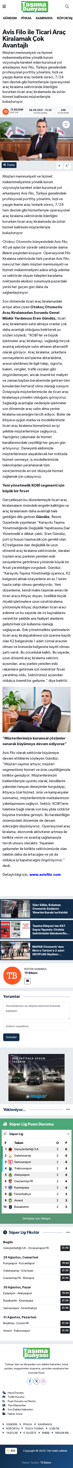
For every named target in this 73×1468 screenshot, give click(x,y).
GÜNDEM (10, 18)
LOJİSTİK (54, 1428)
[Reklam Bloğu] (36, 1077)
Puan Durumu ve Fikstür (22, 1401)
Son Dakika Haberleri (20, 1409)
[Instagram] (43, 1381)
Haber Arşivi (15, 1413)
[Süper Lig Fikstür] (68, 1232)
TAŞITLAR (12, 1432)
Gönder (11, 1037)
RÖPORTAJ (64, 18)
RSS (12, 1450)
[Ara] (67, 6)
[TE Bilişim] (12, 975)
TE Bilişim (30, 972)
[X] (37, 1381)
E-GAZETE (30, 1432)
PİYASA (26, 18)
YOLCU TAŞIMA (34, 1428)
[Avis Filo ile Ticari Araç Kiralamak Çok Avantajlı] (36, 139)
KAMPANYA (44, 18)
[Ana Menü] (4, 6)
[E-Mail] (27, 981)
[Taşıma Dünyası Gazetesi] (35, 7)
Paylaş (11, 164)
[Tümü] (68, 1109)
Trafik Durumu (16, 1397)
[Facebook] (30, 1381)
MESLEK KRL (62, 1432)
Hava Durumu (16, 1392)
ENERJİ (45, 1432)
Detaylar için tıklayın (37, 1218)
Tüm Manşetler (17, 1405)
